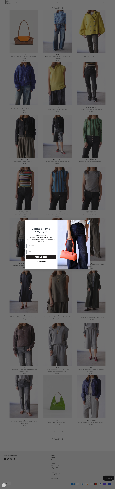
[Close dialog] (88, 222)
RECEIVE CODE (41, 257)
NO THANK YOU (41, 261)
